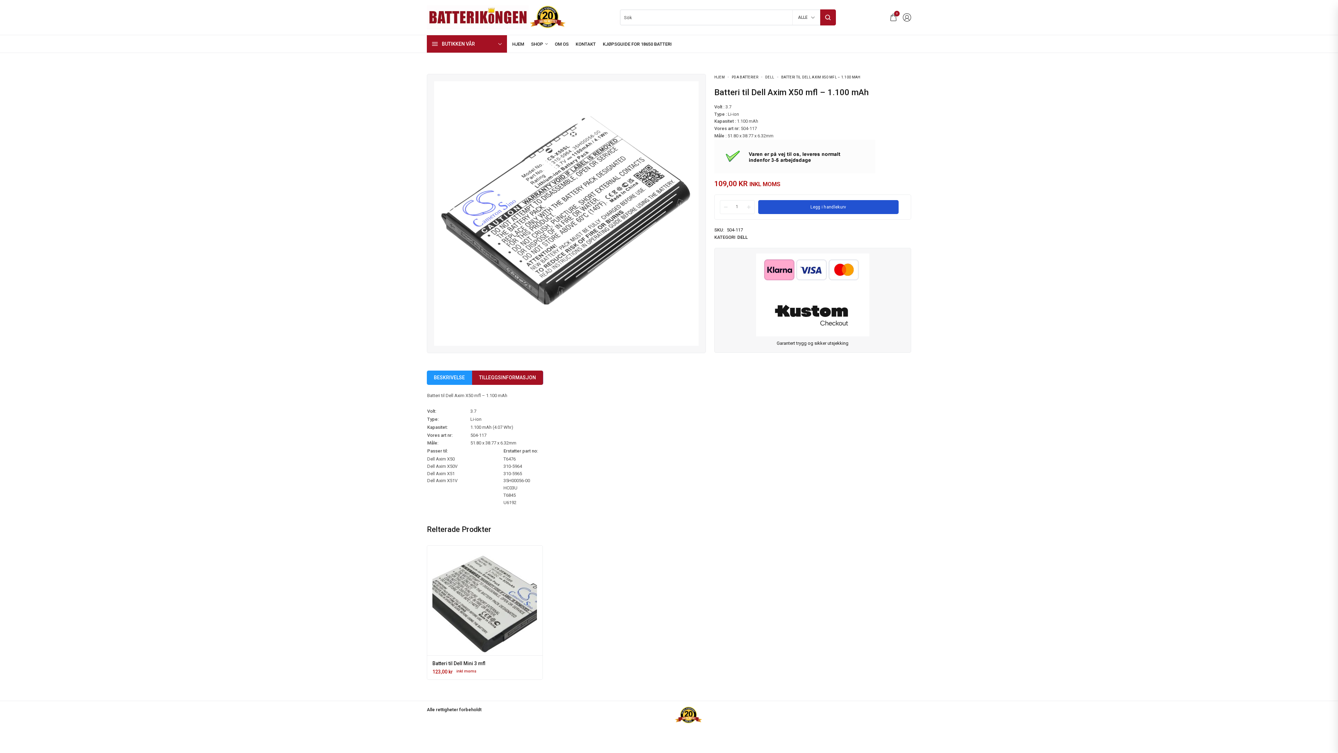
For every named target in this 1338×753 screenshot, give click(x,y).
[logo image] (496, 17)
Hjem (719, 77)
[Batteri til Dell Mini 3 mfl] (484, 603)
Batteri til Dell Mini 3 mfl (458, 663)
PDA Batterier (745, 77)
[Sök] (828, 17)
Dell (769, 77)
